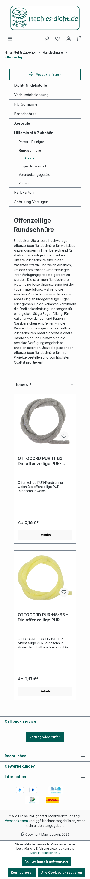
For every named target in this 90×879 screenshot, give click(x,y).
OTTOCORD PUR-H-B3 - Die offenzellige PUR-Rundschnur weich (42, 461)
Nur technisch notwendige (46, 861)
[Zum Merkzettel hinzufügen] (64, 436)
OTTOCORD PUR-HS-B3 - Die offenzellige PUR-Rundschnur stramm (43, 617)
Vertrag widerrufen (45, 737)
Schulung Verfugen (31, 201)
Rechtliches (15, 755)
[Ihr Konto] (68, 38)
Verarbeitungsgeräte (34, 175)
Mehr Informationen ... (45, 852)
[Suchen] (46, 38)
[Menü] (10, 38)
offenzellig (31, 158)
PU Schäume (25, 104)
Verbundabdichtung (31, 94)
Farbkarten (24, 192)
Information (15, 776)
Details (45, 535)
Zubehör (25, 183)
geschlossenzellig (35, 166)
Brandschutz (25, 113)
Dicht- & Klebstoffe (30, 85)
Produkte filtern (48, 74)
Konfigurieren (22, 872)
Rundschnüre (30, 150)
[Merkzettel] (57, 38)
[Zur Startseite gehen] (45, 18)
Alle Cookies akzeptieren (61, 872)
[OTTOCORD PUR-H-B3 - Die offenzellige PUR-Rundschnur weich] (45, 421)
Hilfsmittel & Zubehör (33, 132)
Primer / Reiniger (31, 142)
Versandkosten (16, 821)
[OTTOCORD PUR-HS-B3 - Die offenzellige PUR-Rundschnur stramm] (45, 577)
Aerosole (22, 123)
